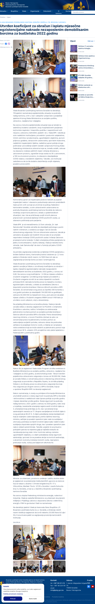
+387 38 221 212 (59, 583)
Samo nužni (33, 599)
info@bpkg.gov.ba (57, 590)
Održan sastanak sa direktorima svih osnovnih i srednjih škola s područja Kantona (85, 86)
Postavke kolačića (58, 597)
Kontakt (68, 11)
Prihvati (12, 599)
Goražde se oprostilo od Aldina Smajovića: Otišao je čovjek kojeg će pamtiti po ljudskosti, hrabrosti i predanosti (86, 96)
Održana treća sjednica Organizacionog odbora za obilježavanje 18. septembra (86, 57)
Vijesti (8, 17)
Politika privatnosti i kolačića (13, 594)
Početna (2, 17)
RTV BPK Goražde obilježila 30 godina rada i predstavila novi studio (86, 76)
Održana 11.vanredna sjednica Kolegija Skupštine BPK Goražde (85, 47)
